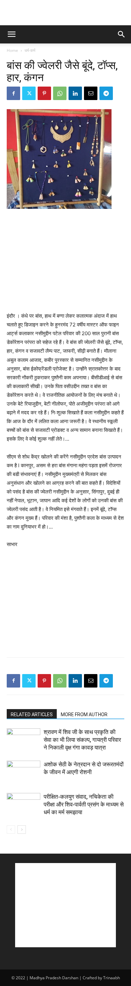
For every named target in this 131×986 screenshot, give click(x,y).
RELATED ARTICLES (32, 714)
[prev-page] (11, 829)
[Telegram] (106, 93)
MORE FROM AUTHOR (84, 714)
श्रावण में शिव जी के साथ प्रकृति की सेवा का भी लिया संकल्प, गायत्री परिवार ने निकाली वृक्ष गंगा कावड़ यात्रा (82, 740)
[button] (11, 34)
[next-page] (21, 829)
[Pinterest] (44, 93)
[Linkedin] (75, 93)
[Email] (90, 93)
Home (12, 50)
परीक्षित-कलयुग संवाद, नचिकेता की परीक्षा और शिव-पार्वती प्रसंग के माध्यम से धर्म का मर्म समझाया (84, 804)
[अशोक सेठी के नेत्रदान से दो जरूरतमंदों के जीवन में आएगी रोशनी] (23, 772)
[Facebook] (13, 93)
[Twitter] (29, 93)
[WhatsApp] (60, 93)
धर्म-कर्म (30, 50)
